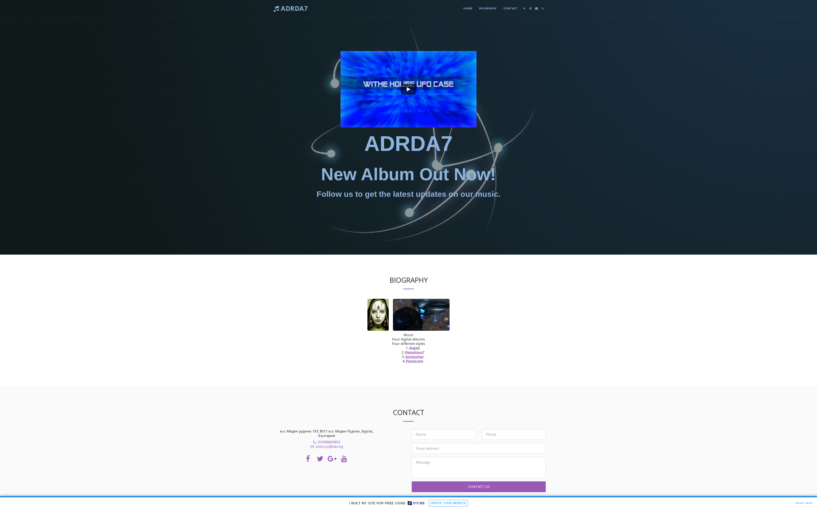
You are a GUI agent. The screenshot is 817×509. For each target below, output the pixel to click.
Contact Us (479, 486)
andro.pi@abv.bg (329, 446)
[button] (524, 8)
